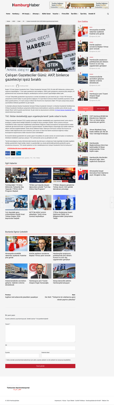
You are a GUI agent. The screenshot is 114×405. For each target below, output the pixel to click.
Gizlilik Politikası (80, 400)
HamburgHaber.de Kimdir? (93, 400)
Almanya (36, 14)
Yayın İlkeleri (70, 400)
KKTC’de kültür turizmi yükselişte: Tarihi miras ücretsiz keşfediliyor (37, 214)
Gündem (91, 42)
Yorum (7, 324)
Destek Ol (92, 14)
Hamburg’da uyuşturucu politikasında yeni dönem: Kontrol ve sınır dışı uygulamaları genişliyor (62, 257)
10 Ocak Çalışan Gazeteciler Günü (65, 110)
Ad (6, 345)
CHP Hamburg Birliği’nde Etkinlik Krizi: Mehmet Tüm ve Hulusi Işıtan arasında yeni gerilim (99, 119)
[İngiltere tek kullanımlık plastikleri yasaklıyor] (2, 202)
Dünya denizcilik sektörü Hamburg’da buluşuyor (62, 282)
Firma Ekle (65, 14)
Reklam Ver (105, 400)
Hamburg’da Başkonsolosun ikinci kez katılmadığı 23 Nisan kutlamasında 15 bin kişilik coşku (99, 147)
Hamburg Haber (24, 86)
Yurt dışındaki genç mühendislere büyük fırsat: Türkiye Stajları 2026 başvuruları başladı (15, 215)
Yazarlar (55, 14)
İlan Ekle (74, 14)
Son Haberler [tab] (101, 108)
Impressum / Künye (60, 400)
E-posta (7, 352)
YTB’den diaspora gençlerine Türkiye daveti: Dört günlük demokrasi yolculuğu (63, 187)
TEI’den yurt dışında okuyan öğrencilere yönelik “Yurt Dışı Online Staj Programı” (39, 187)
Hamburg (15, 14)
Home (8, 14)
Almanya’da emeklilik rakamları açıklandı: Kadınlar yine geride (15, 256)
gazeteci (27, 158)
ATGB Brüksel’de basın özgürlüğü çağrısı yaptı (21, 148)
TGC (31, 158)
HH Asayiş (25, 14)
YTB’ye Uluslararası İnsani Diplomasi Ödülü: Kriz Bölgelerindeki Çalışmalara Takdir (63, 215)
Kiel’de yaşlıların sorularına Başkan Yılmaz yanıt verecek (39, 255)
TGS (34, 158)
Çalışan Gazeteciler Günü (17, 158)
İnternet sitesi (45, 352)
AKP (9, 158)
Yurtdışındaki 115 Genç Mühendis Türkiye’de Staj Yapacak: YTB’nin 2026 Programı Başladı (14, 188)
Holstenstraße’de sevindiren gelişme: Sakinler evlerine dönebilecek (15, 283)
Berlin (91, 27)
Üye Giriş (83, 14)
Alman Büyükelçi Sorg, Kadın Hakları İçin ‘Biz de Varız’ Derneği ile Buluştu (99, 132)
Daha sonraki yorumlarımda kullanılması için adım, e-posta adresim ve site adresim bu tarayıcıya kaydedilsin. (39, 360)
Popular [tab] (85, 108)
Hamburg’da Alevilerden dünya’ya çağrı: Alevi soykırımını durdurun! (98, 159)
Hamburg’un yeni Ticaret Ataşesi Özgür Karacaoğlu (38, 282)
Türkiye (38, 158)
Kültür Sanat (46, 14)
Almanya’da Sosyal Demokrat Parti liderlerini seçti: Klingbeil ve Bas (99, 173)
